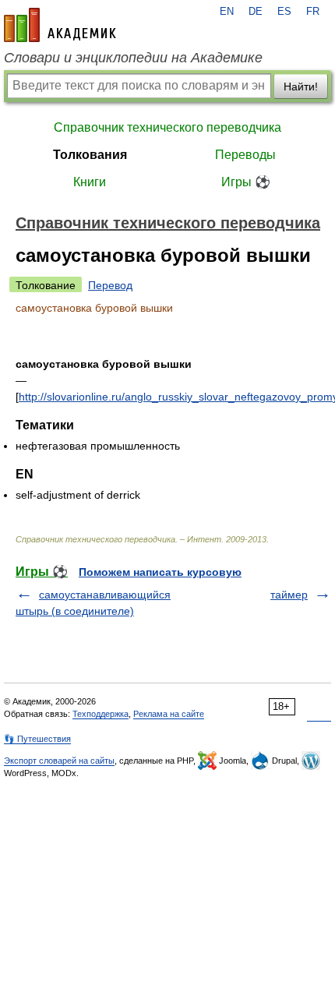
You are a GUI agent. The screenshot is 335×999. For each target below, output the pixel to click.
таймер (289, 594)
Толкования (90, 154)
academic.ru (60, 25)
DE (256, 11)
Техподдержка (100, 713)
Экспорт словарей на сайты (59, 760)
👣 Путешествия (37, 738)
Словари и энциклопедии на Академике (133, 57)
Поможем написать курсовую (160, 572)
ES (284, 11)
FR (312, 11)
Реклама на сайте (168, 713)
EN (227, 11)
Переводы (245, 154)
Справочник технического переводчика (167, 127)
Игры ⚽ (245, 182)
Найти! (301, 86)
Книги (89, 182)
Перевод (110, 285)
